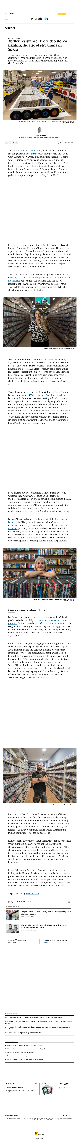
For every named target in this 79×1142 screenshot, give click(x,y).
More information (13, 942)
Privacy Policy (35, 1126)
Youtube (17, 33)
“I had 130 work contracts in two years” (18, 1056)
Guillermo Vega (39, 136)
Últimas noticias (11, 1014)
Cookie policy (50, 1126)
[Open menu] (6, 18)
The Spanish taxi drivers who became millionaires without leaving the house (44, 926)
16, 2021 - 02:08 (38, 137)
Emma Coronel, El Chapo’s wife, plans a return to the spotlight (25, 1059)
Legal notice (28, 1126)
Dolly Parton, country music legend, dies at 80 (20, 1052)
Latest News (29, 33)
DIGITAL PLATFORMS (14, 38)
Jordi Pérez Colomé (26, 930)
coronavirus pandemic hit (20, 505)
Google (23, 33)
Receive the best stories (14, 1087)
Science (10, 28)
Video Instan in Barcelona (43, 395)
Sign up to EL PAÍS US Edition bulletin (22, 902)
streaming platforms (25, 150)
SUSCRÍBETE (61, 14)
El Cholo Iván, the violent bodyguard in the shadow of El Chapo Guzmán (28, 1049)
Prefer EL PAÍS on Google (66, 142)
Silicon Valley (9, 33)
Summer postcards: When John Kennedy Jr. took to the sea (24, 1045)
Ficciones (13, 528)
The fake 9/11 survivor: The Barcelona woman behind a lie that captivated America (36, 1017)
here (46, 942)
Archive (44, 1083)
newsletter (10, 1083)
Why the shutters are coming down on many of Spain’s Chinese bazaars (46, 913)
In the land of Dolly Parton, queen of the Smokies (25, 1033)
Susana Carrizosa (25, 916)
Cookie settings (43, 1126)
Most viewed (9, 1041)
